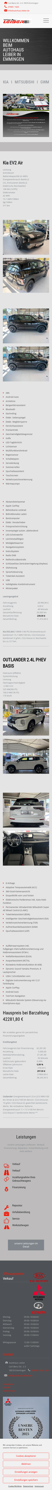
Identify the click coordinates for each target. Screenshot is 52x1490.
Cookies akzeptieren (26, 1455)
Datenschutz (28, 1486)
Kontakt (6, 1387)
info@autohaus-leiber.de (18, 10)
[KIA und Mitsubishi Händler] (17, 20)
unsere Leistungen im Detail (26, 1245)
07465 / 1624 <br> (40, 1370)
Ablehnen (26, 1463)
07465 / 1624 (13, 7)
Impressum (39, 1486)
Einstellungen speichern (26, 1479)
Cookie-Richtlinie (15, 1486)
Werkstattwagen (20, 1225)
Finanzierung (19, 1187)
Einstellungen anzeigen (26, 1471)
